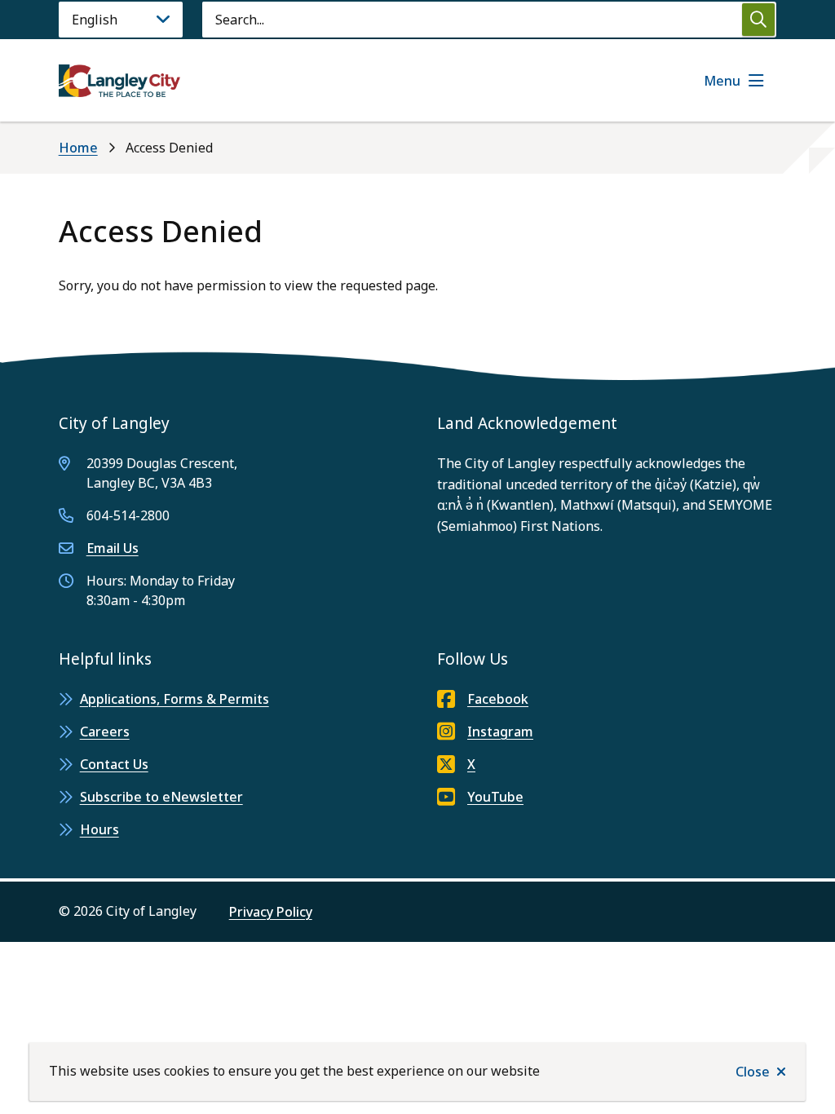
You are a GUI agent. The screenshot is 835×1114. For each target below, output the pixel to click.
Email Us (112, 548)
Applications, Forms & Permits (174, 699)
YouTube (495, 797)
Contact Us (114, 764)
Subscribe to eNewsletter (161, 797)
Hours (99, 829)
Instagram (500, 731)
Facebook (497, 699)
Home (78, 148)
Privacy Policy (270, 912)
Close (753, 1071)
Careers (105, 731)
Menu (722, 81)
